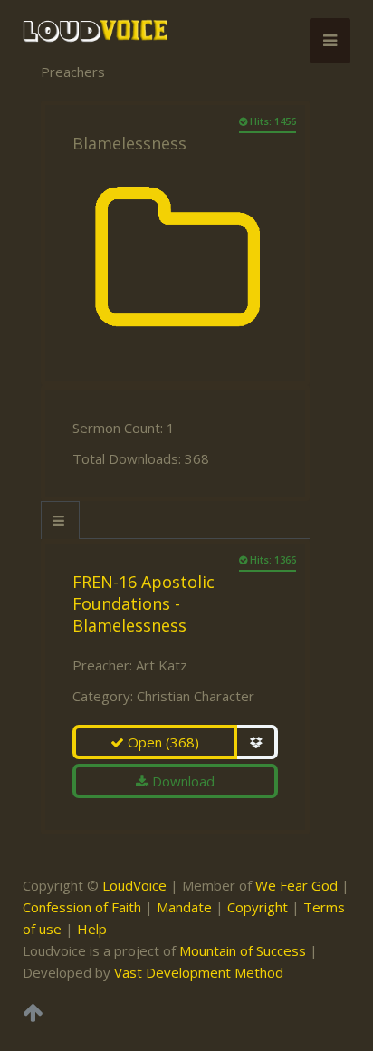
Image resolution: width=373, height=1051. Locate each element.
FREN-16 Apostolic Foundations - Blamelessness (143, 603)
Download (181, 781)
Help (92, 929)
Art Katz (161, 665)
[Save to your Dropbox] (257, 742)
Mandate (184, 907)
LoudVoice (134, 885)
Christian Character (195, 696)
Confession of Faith (82, 907)
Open (161, 742)
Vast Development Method (198, 972)
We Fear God (296, 885)
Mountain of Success (242, 950)
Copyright (257, 907)
